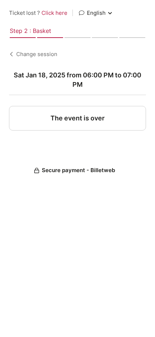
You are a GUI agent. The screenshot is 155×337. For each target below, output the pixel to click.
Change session (36, 54)
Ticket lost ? (38, 12)
